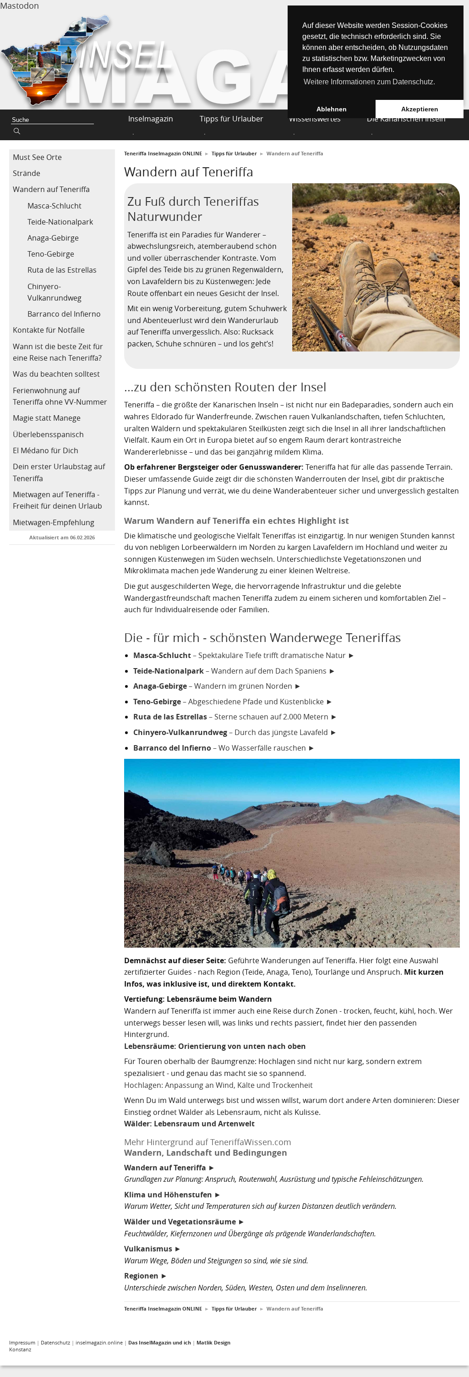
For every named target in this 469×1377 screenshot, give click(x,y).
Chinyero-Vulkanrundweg (54, 292)
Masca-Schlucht (54, 206)
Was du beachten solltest (56, 374)
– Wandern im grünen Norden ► (217, 686)
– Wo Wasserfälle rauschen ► (224, 748)
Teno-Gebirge (50, 254)
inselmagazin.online (99, 1342)
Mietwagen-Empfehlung (53, 522)
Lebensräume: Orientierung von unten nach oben (215, 1046)
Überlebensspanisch (48, 434)
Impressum (22, 1342)
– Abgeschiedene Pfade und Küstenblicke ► (233, 702)
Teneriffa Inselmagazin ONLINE (163, 153)
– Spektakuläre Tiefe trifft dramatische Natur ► (244, 655)
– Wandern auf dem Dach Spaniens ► (234, 671)
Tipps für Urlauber (231, 119)
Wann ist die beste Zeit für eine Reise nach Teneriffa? (58, 352)
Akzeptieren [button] (419, 109)
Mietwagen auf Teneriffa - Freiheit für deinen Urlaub (57, 500)
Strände (26, 173)
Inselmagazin (150, 119)
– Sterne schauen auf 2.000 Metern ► (235, 717)
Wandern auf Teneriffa (51, 189)
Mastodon (19, 5)
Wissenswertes (315, 119)
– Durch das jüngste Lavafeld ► (235, 732)
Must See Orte (37, 157)
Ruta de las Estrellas (62, 270)
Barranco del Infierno (64, 314)
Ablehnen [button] (331, 109)
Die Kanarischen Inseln (406, 119)
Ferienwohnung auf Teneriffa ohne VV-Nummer (60, 396)
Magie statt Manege (47, 418)
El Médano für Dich (45, 450)
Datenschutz (55, 1342)
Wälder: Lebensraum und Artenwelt (189, 1124)
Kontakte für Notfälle (49, 330)
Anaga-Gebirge (53, 238)
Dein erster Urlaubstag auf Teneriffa (59, 472)
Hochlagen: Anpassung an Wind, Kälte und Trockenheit (218, 1085)
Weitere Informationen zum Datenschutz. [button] (369, 82)
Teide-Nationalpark (60, 222)
